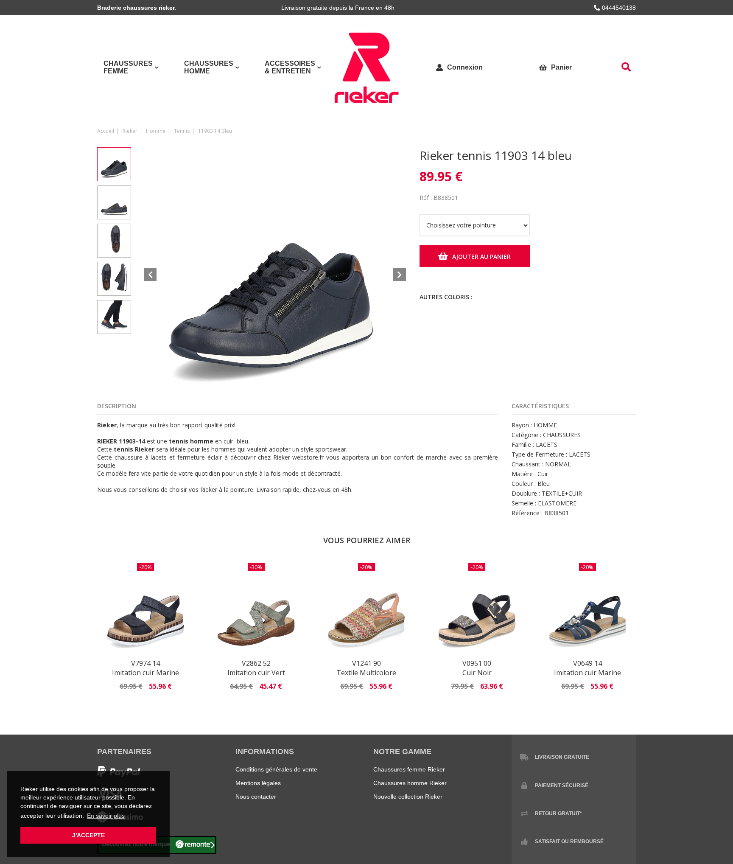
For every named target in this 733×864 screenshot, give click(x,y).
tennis (182, 131)
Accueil (105, 131)
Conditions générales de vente (276, 769)
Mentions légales (258, 783)
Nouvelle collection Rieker (407, 796)
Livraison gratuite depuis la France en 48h (337, 7)
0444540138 (619, 7)
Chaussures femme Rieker (409, 769)
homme (155, 131)
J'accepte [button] (88, 835)
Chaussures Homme (208, 67)
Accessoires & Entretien (290, 67)
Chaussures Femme (128, 67)
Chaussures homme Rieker (410, 783)
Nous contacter (255, 796)
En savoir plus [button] (106, 815)
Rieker (130, 131)
